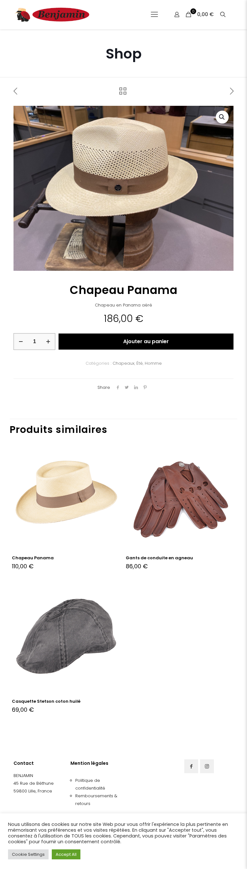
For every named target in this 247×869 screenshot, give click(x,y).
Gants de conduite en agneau (159, 558)
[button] (222, 117)
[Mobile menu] (154, 14)
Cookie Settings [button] (28, 854)
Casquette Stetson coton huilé (46, 701)
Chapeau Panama (33, 558)
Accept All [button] (66, 854)
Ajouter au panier (146, 341)
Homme (153, 363)
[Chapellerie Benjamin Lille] (52, 14)
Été (139, 363)
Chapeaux (123, 363)
